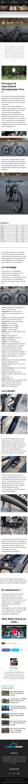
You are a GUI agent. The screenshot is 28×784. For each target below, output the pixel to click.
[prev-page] (3, 736)
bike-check (8, 643)
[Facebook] (9, 773)
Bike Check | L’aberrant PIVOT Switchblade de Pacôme (17, 693)
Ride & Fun (7, 12)
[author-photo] (14, 665)
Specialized (14, 643)
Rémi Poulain (14, 668)
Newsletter (16, 779)
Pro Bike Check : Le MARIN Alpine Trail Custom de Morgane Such (18, 700)
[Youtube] (18, 773)
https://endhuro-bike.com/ (14, 670)
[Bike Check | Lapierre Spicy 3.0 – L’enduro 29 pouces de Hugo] (5, 723)
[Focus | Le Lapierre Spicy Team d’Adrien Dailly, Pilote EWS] (5, 708)
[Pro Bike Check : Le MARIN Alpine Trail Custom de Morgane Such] (5, 700)
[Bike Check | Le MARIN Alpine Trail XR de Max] (5, 715)
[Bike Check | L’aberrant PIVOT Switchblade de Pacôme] (5, 693)
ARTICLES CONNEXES (8, 685)
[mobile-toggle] (2, 2)
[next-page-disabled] (5, 736)
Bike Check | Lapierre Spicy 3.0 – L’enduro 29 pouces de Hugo (18, 723)
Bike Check (13, 12)
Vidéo (21, 779)
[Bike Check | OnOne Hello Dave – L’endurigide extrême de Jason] (5, 730)
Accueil (2, 12)
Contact (11, 779)
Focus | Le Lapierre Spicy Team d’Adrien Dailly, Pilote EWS (18, 708)
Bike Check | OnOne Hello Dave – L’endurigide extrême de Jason (17, 730)
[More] (21, 650)
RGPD (6, 779)
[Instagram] (14, 773)
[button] (26, 2)
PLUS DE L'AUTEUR (7, 688)
